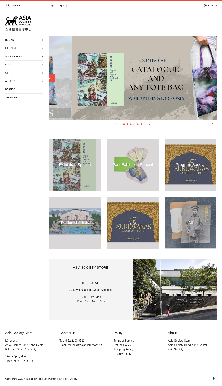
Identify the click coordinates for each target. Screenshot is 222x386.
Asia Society (175, 349)
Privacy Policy (122, 353)
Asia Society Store (179, 340)
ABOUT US (11, 97)
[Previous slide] (115, 124)
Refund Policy (122, 344)
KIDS (24, 64)
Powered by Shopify (67, 378)
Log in (52, 5)
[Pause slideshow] (212, 124)
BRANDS (10, 89)
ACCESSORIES (24, 56)
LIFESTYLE (24, 48)
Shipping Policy (123, 349)
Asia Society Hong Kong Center (187, 344)
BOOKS (24, 40)
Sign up (63, 5)
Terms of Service (124, 340)
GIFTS (24, 73)
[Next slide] (149, 124)
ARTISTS (24, 81)
